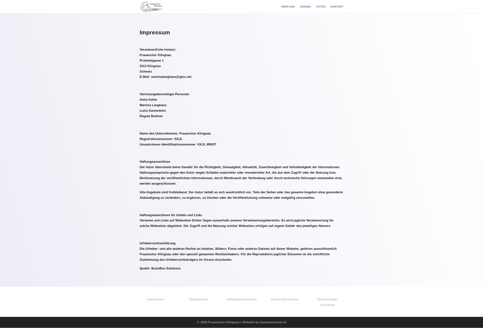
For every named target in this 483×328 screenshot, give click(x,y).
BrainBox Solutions (166, 268)
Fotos (320, 6)
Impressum (155, 299)
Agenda (305, 6)
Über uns (288, 6)
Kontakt (337, 6)
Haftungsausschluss (241, 299)
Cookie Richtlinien (284, 299)
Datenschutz (198, 299)
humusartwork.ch (273, 322)
